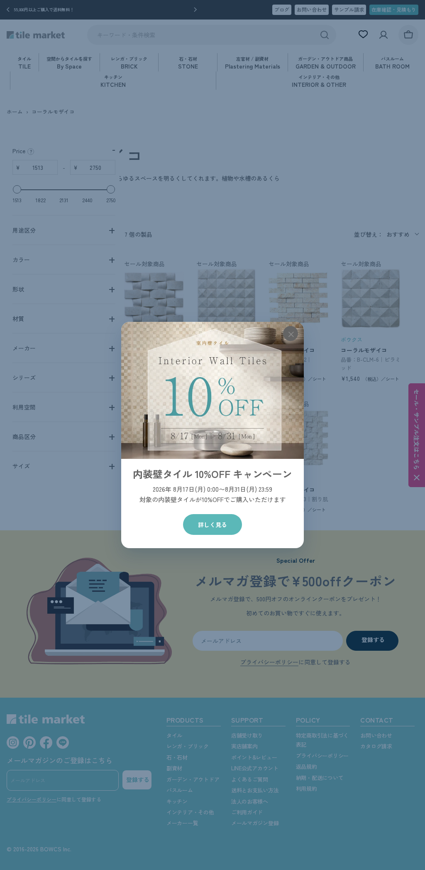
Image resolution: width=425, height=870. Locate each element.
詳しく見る (212, 524)
